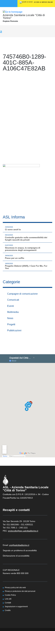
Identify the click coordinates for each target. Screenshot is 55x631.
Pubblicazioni (14, 330)
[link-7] (21, 186)
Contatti (8, 603)
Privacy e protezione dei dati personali (20, 591)
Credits (8, 610)
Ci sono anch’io (13, 229)
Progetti (11, 324)
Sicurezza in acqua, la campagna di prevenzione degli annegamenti (22, 249)
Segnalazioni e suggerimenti (16, 606)
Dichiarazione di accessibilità (16, 556)
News (10, 318)
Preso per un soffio (14, 258)
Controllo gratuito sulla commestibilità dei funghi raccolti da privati (26, 238)
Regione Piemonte (10, 21)
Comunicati (13, 300)
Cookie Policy (10, 595)
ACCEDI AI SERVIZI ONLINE (43, 2)
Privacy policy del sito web (15, 587)
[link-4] (12, 11)
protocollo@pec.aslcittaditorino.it (23, 531)
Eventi (10, 306)
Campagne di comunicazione (22, 294)
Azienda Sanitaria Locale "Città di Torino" (24, 16)
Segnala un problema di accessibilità (20, 550)
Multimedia (13, 312)
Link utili (8, 599)
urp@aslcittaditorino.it (19, 545)
